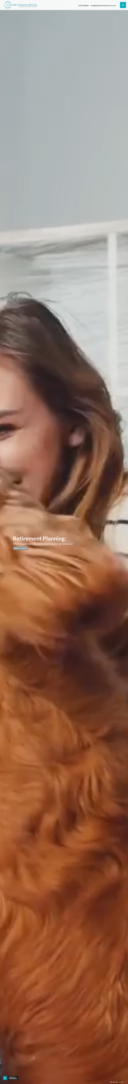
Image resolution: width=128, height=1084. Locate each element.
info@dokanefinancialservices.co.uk (103, 5)
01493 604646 (83, 5)
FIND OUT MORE (20, 548)
